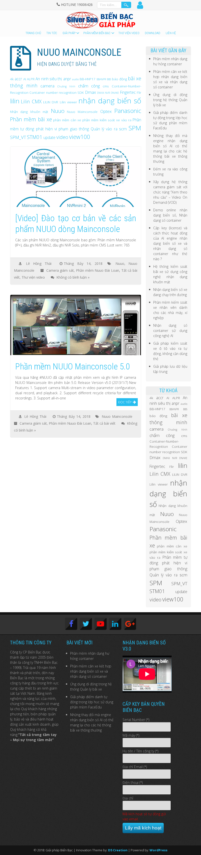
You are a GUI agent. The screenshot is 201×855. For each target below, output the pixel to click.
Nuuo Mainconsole (82, 111)
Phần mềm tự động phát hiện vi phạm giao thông (169, 563)
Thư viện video (128, 33)
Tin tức (51, 33)
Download (152, 33)
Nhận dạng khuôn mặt (29, 111)
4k (12, 79)
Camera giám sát (60, 270)
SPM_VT (18, 137)
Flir (139, 92)
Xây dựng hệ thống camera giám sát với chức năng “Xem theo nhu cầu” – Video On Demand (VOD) (170, 192)
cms (106, 86)
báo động (119, 79)
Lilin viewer (68, 102)
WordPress (158, 850)
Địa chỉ (128, 798)
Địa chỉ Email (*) (135, 766)
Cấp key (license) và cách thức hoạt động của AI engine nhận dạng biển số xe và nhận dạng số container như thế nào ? (170, 243)
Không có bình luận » (72, 277)
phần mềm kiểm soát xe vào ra (106, 120)
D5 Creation (117, 850)
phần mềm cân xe (67, 120)
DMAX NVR (103, 93)
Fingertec (128, 92)
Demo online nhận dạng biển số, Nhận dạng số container (170, 215)
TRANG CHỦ (33, 33)
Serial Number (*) (136, 719)
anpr (67, 78)
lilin (14, 100)
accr (18, 78)
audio (75, 79)
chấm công (89, 86)
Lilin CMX (31, 101)
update (49, 137)
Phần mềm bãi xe (31, 119)
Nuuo (57, 111)
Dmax (90, 92)
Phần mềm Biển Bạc (97, 33)
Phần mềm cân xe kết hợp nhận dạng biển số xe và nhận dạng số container (90, 671)
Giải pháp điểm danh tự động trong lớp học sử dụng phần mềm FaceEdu (91, 701)
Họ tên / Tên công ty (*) (140, 751)
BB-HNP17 (87, 79)
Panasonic (127, 111)
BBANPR (101, 79)
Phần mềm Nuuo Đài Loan (97, 270)
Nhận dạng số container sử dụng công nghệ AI (170, 330)
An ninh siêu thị (49, 78)
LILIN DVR (50, 102)
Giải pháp (69, 33)
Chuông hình (66, 86)
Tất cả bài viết (104, 423)
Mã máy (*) (131, 735)
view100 (79, 137)
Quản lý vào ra (104, 129)
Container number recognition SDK (56, 92)
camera (47, 86)
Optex (106, 111)
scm (123, 129)
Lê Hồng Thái (38, 263)
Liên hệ (171, 33)
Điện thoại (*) (133, 782)
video (62, 137)
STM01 (34, 137)
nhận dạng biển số (109, 101)
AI (24, 79)
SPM (134, 127)
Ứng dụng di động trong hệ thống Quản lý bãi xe (170, 99)
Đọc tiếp (125, 402)
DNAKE (115, 93)
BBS (109, 79)
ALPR (31, 79)
